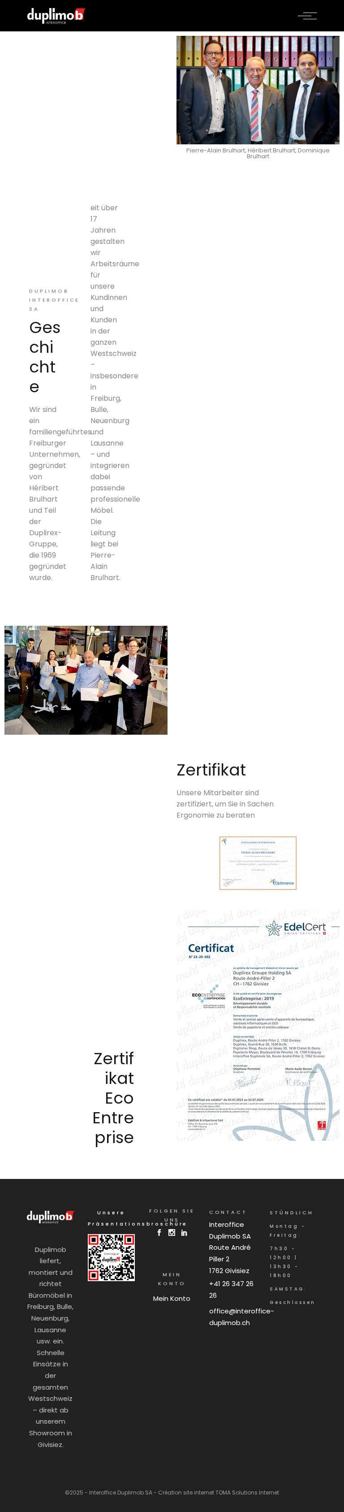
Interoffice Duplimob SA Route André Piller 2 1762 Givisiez (230, 1247)
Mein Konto (171, 1298)
